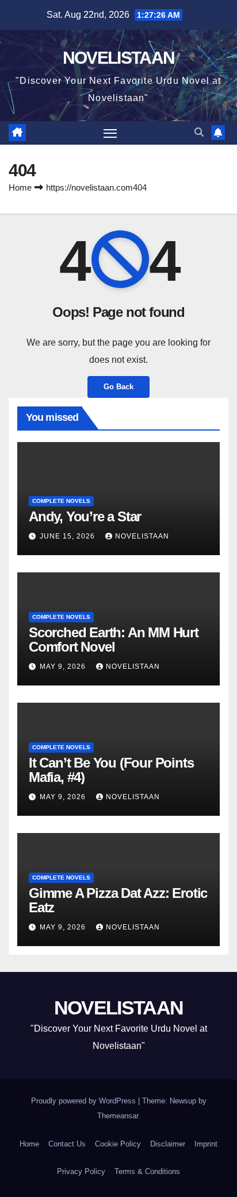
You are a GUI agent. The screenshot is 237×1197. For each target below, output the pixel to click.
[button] (199, 132)
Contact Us (67, 1144)
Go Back (118, 386)
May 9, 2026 (64, 667)
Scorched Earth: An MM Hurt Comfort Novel (113, 639)
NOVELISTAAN (118, 57)
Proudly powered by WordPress (84, 1101)
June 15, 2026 (68, 536)
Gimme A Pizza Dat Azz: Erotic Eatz (118, 900)
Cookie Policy (118, 1144)
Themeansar (117, 1115)
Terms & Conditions (147, 1171)
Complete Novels (61, 501)
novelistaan (142, 536)
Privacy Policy (81, 1171)
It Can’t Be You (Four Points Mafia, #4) (111, 770)
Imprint (205, 1144)
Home (20, 187)
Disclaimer (167, 1144)
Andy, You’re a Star (85, 516)
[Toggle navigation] (110, 133)
